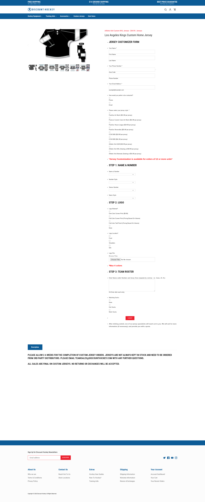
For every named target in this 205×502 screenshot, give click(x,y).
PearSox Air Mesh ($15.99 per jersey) (120, 115)
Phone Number (113, 78)
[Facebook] (168, 457)
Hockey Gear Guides (96, 474)
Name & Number (114, 171)
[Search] (165, 9)
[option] (64, 45)
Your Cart (154, 478)
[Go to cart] (175, 9)
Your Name (113, 48)
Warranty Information (127, 478)
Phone (111, 100)
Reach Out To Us (64, 474)
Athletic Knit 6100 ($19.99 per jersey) (120, 144)
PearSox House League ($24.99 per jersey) (122, 125)
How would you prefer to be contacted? (121, 95)
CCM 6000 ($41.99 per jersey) (118, 139)
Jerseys (139, 31)
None (110, 228)
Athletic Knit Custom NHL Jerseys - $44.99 (120, 31)
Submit (130, 318)
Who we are (32, 474)
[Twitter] (164, 457)
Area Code (112, 72)
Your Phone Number (115, 66)
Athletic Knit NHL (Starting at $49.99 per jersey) (123, 149)
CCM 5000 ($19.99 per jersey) (118, 134)
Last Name (112, 60)
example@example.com (116, 90)
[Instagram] (176, 457)
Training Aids (94, 481)
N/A (110, 248)
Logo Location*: (114, 233)
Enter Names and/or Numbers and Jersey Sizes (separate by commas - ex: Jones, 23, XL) (137, 278)
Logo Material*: (113, 208)
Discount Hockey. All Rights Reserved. (47, 493)
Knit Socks (112, 307)
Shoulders (112, 243)
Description (35, 347)
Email (110, 105)
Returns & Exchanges (127, 481)
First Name (112, 54)
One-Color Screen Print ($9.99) (118, 213)
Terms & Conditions (35, 478)
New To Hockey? (95, 478)
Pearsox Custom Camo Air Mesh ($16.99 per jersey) (125, 120)
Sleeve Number (113, 187)
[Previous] (31, 45)
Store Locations (64, 478)
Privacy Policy (33, 481)
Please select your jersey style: (119, 110)
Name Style (112, 195)
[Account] (170, 9)
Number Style (113, 179)
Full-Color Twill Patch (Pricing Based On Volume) (124, 223)
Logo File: (112, 253)
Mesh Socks (113, 312)
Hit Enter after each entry (116, 292)
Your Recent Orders (157, 481)
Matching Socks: (114, 297)
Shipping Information (127, 474)
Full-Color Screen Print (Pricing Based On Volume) (124, 218)
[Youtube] (172, 457)
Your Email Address (115, 84)
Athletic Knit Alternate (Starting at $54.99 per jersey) (125, 154)
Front (110, 238)
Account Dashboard (158, 474)
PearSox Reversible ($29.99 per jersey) (121, 129)
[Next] (96, 45)
